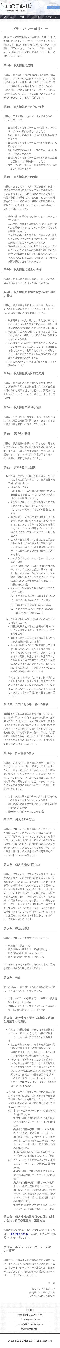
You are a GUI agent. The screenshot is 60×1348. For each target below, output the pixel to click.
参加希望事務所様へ (30, 1329)
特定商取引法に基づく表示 (30, 1315)
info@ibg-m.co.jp (19, 1233)
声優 (22, 17)
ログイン (53, 8)
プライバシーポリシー (30, 1319)
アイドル (8, 17)
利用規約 (30, 1310)
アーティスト (52, 17)
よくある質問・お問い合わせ (30, 1324)
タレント (35, 17)
